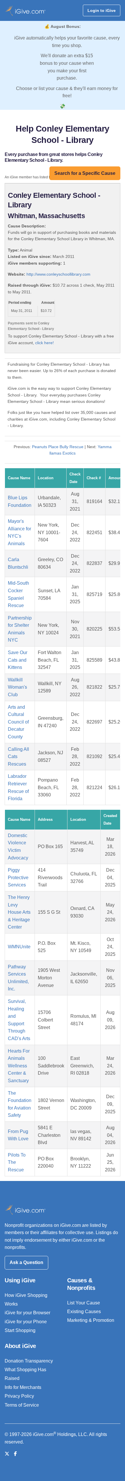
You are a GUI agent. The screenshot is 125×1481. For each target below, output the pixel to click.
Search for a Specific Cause (84, 173)
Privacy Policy (19, 1396)
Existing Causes (84, 1311)
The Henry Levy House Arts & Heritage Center (19, 912)
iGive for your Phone (26, 1321)
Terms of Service (22, 1405)
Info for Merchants (23, 1387)
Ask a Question (26, 1262)
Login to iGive (102, 10)
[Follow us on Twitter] (7, 1453)
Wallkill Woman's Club (17, 687)
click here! (44, 342)
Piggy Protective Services (18, 877)
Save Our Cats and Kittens (17, 660)
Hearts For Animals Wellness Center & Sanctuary (19, 1066)
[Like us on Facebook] (15, 1453)
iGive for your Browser (27, 1312)
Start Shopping (20, 1330)
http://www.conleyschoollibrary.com (58, 274)
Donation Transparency (29, 1360)
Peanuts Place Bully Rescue (57, 446)
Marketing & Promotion (90, 1320)
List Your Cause (83, 1302)
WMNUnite (19, 946)
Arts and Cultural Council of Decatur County (18, 722)
